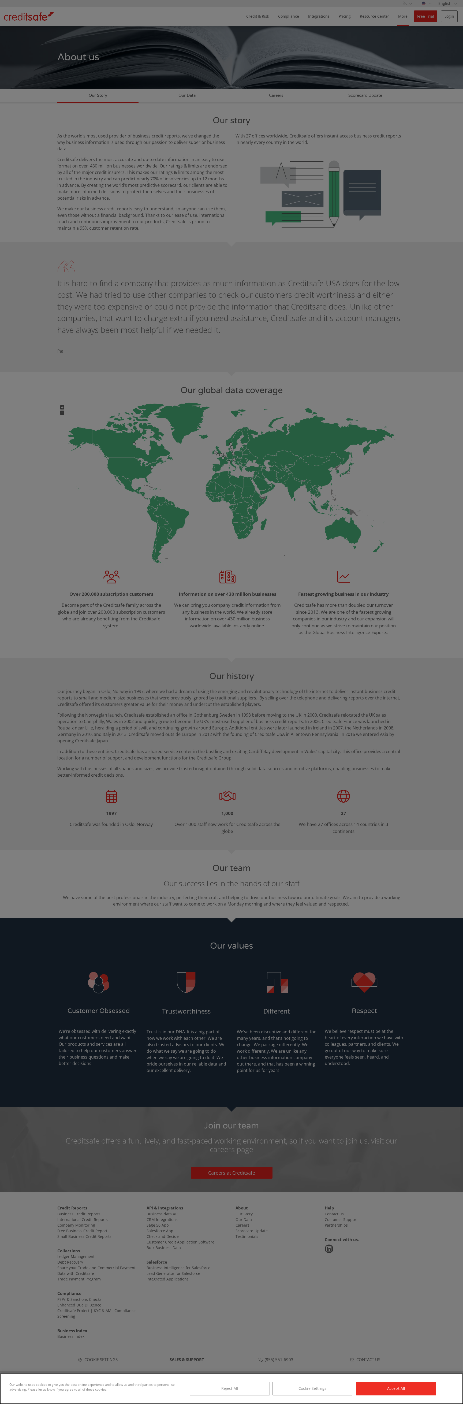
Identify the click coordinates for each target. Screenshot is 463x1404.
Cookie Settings (312, 1388)
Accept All (396, 1388)
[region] (231, 1388)
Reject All (229, 1388)
